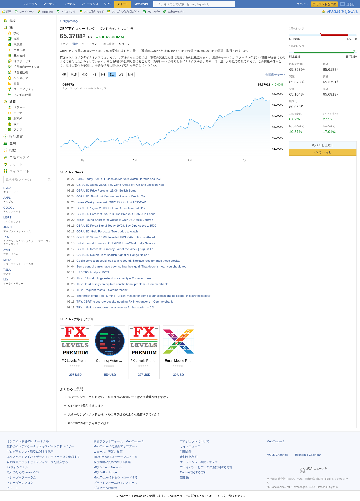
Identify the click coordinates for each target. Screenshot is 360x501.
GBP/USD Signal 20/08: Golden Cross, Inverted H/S (110, 208)
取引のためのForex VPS (23, 472)
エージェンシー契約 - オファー (200, 462)
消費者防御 (21, 72)
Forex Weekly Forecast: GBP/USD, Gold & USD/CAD (111, 202)
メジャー (19, 107)
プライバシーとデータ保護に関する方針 (206, 467)
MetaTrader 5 (276, 441)
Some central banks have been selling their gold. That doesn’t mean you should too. (131, 266)
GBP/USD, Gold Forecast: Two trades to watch (107, 231)
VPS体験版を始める (342, 12)
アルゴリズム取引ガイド (125, 11)
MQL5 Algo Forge (105, 472)
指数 (12, 150)
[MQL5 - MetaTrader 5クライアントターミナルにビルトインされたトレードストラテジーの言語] (10, 4)
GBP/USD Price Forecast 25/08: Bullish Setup (106, 190)
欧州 (16, 124)
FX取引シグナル (17, 467)
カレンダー (153, 11)
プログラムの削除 (105, 488)
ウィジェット (19, 171)
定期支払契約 (189, 456)
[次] (352, 145)
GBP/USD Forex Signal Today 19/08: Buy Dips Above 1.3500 (116, 225)
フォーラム (29, 4)
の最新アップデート (116, 446)
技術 (16, 33)
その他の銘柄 (22, 94)
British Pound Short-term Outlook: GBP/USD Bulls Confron (114, 219)
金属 (12, 143)
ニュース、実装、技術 (108, 451)
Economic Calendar (308, 454)
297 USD (75, 374)
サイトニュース (190, 446)
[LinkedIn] (295, 470)
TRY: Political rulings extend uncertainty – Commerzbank (113, 278)
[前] (293, 145)
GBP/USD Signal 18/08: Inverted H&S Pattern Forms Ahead (115, 237)
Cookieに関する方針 (193, 472)
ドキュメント (68, 11)
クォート (123, 4)
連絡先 (184, 477)
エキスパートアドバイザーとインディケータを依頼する (43, 456)
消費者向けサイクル (27, 66)
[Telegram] (275, 470)
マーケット (50, 4)
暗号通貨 (16, 136)
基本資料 (19, 55)
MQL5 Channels (277, 454)
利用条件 (186, 451)
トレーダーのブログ (20, 482)
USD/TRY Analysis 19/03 (92, 272)
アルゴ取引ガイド (94, 11)
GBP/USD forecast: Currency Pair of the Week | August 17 (114, 249)
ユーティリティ (24, 89)
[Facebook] (269, 470)
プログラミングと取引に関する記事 (30, 451)
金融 (16, 38)
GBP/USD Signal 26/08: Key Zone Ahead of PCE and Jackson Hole (120, 184)
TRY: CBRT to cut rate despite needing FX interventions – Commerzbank (124, 301)
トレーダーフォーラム (21, 477)
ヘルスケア (21, 78)
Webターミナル (176, 11)
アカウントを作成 (324, 4)
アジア (18, 129)
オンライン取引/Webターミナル (28, 441)
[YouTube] (289, 470)
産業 (16, 83)
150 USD (110, 374)
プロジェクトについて (194, 441)
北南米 (18, 118)
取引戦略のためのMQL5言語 (112, 462)
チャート (16, 164)
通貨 (12, 101)
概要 (12, 20)
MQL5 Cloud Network (108, 467)
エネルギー (21, 50)
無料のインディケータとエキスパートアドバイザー (40, 446)
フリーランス (89, 4)
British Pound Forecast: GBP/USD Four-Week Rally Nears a (115, 243)
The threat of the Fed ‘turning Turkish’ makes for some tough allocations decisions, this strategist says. (143, 295)
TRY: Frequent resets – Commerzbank (102, 290)
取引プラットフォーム (119, 441)
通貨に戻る (70, 21)
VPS (107, 4)
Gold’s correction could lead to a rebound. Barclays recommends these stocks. (128, 260)
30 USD (178, 374)
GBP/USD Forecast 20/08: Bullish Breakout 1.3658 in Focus (115, 214)
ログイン (302, 4)
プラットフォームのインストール (115, 482)
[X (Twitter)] (282, 470)
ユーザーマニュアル (116, 456)
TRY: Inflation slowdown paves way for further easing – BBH (115, 307)
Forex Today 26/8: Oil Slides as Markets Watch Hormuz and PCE (119, 178)
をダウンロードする (116, 477)
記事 (8, 11)
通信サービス (22, 61)
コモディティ (19, 157)
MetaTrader (141, 4)
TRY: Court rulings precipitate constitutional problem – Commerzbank (122, 284)
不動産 (18, 44)
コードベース (26, 11)
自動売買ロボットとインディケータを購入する (37, 462)
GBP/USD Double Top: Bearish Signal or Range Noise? (112, 254)
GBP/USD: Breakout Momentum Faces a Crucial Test (111, 196)
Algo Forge (47, 11)
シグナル (69, 4)
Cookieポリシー (177, 495)
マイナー (19, 113)
